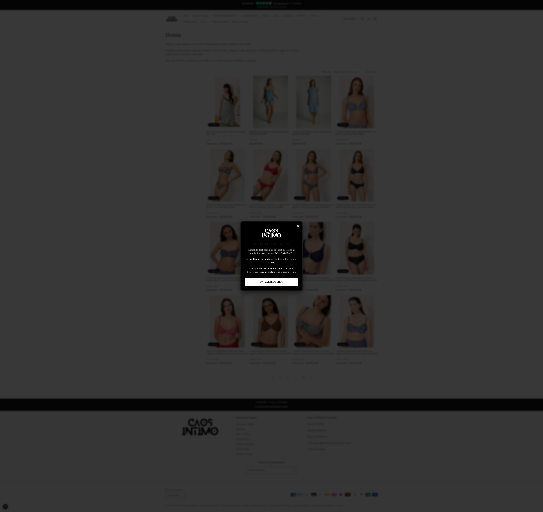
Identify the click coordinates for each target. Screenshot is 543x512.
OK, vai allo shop (271, 282)
